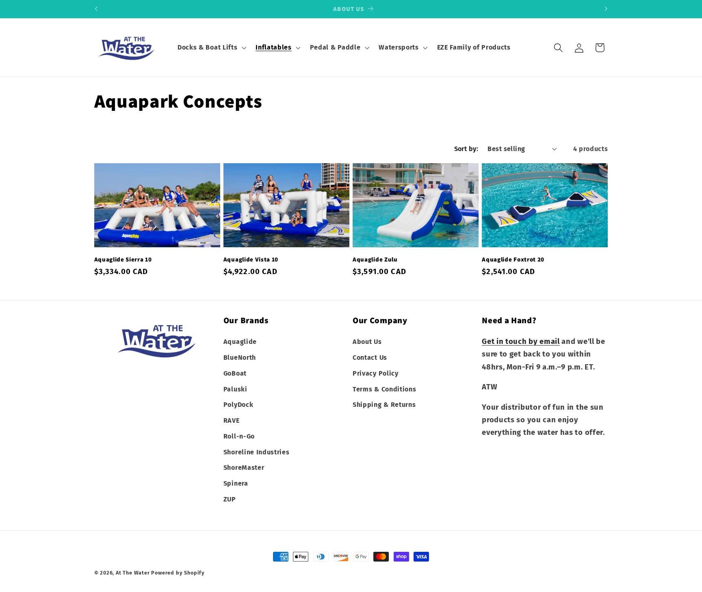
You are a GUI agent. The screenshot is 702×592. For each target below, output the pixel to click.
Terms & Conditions (384, 389)
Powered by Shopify (178, 573)
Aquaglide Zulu (375, 259)
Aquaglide (240, 341)
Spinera (235, 483)
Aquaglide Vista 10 (250, 259)
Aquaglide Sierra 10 (123, 259)
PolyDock (238, 404)
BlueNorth (239, 357)
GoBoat (235, 373)
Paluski (235, 389)
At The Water (133, 573)
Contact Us (370, 357)
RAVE (231, 420)
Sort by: (466, 149)
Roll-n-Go (239, 436)
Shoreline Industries (256, 452)
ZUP (229, 499)
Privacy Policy (376, 373)
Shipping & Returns (384, 404)
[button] (211, 47)
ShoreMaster (243, 467)
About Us (367, 341)
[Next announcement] (606, 9)
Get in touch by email (521, 341)
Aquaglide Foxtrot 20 (513, 259)
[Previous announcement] (96, 9)
